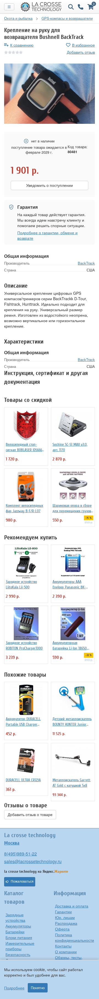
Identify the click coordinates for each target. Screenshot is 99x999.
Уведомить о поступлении (49, 185)
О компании (66, 951)
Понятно (38, 987)
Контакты (63, 946)
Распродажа (66, 923)
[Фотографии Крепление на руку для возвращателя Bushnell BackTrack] (49, 94)
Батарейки (15, 931)
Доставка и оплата (71, 906)
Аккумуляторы (18, 926)
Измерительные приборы (20, 945)
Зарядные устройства (15, 917)
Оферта (62, 929)
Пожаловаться (22, 881)
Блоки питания (19, 937)
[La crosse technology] (41, 7)
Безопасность (18, 954)
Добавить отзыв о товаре (30, 814)
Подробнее (14, 988)
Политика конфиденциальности (74, 937)
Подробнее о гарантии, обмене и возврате (47, 235)
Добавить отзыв (81, 52)
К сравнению (22, 45)
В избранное (83, 45)
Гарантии (63, 911)
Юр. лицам (65, 917)
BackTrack (86, 263)
